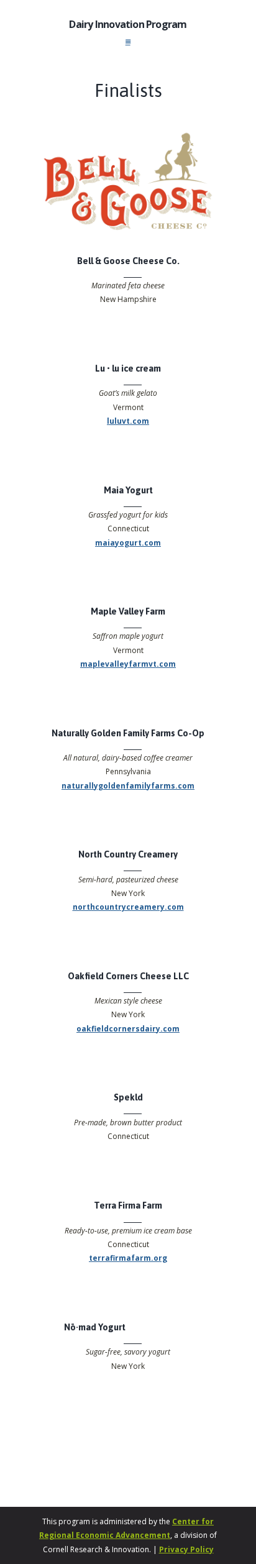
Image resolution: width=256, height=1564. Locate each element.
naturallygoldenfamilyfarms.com (128, 785)
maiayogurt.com (128, 542)
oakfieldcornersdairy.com (128, 1028)
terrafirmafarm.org (128, 1258)
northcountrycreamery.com (128, 907)
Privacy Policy (186, 1549)
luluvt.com (128, 421)
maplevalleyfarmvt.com (128, 664)
